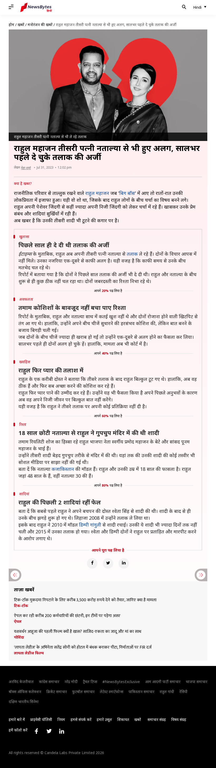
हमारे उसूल (104, 719)
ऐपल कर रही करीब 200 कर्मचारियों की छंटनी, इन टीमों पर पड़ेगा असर (67, 616)
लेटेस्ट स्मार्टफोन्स (111, 691)
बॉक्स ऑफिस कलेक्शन (25, 691)
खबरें (21, 24)
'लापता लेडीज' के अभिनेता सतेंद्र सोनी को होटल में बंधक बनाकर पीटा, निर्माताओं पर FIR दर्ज (82, 647)
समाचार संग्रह (157, 719)
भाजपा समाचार (196, 681)
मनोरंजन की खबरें (40, 24)
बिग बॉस (127, 193)
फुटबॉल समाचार (83, 691)
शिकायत (123, 719)
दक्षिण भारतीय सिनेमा (24, 701)
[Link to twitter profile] (49, 731)
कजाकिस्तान (63, 469)
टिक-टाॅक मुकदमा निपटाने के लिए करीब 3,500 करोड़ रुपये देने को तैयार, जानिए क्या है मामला (85, 600)
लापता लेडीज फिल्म (29, 653)
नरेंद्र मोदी (71, 681)
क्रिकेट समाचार (56, 691)
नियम (61, 719)
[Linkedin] (124, 563)
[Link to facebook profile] (36, 731)
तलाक (132, 254)
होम (11, 24)
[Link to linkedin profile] (61, 731)
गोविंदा (19, 637)
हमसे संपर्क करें (81, 719)
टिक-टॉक (21, 605)
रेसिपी (183, 691)
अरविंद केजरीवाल (21, 681)
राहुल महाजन (97, 193)
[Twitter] (108, 563)
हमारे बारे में (17, 719)
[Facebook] (92, 563)
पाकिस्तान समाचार (141, 691)
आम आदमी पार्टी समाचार (162, 681)
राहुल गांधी (167, 691)
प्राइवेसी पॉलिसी (41, 719)
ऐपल (18, 621)
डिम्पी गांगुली (90, 525)
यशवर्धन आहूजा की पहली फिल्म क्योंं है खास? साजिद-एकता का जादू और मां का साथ (77, 631)
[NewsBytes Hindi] (36, 7)
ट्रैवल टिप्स (90, 681)
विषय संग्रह (178, 719)
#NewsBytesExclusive (121, 681)
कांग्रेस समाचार (49, 681)
